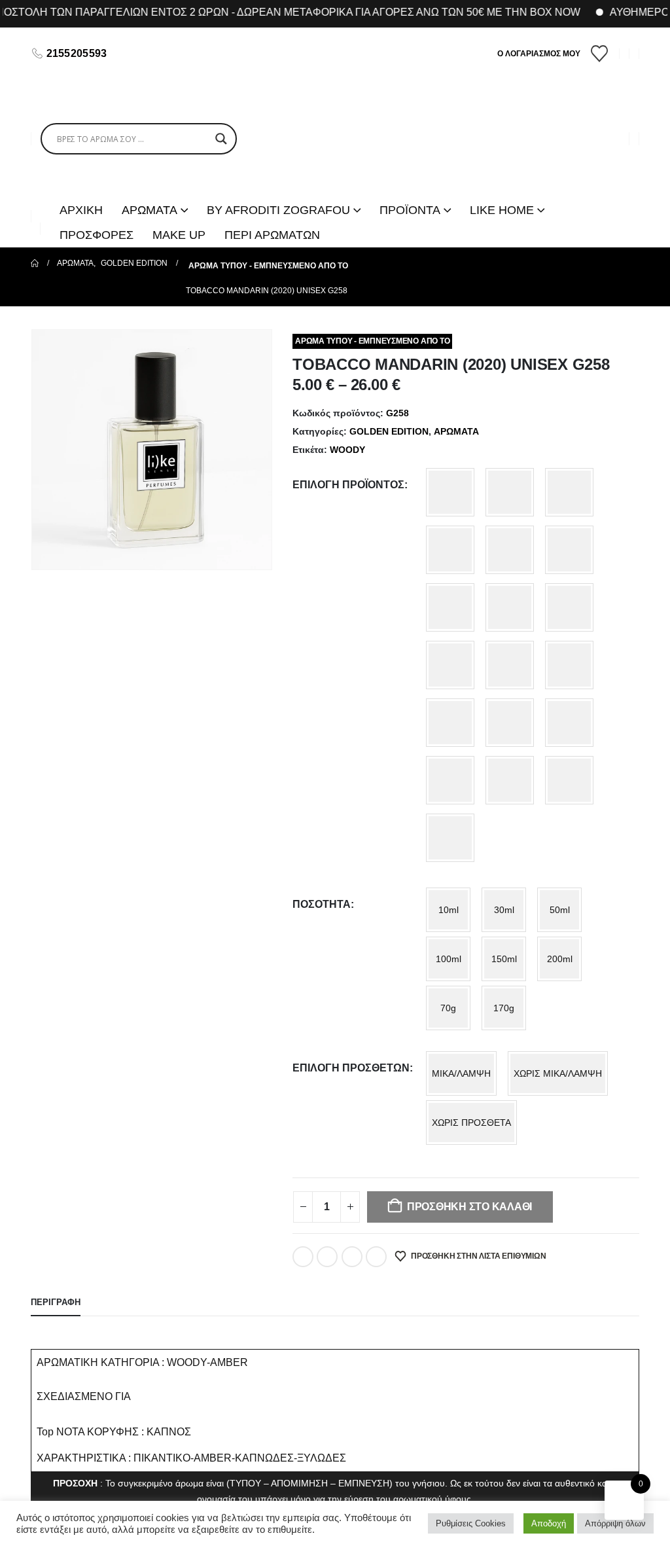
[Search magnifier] (221, 139)
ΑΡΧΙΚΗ (81, 210)
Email (376, 1256)
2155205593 (76, 53)
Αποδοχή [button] (548, 1523)
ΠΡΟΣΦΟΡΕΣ (96, 235)
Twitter (327, 1256)
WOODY (347, 450)
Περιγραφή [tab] (55, 1302)
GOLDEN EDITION (389, 432)
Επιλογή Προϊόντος (348, 484)
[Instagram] (158, 54)
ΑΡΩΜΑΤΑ (456, 432)
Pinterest (352, 1256)
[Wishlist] (600, 53)
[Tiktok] (180, 54)
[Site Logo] (335, 138)
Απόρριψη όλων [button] (615, 1523)
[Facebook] (135, 54)
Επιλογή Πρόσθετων (351, 1067)
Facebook (302, 1256)
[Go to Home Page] (35, 263)
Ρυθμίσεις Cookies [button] (471, 1523)
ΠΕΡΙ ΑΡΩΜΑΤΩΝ (272, 235)
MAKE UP (178, 235)
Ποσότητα (321, 904)
